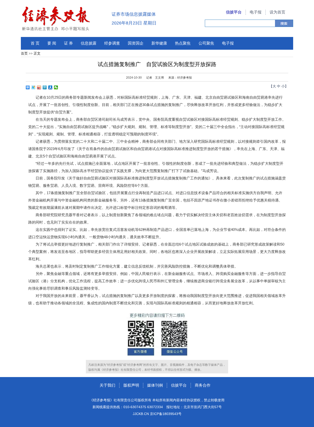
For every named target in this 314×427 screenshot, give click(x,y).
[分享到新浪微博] (39, 87)
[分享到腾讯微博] (45, 87)
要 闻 (51, 43)
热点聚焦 (183, 43)
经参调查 (112, 43)
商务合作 (202, 385)
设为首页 (277, 12)
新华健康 (159, 43)
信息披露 (88, 43)
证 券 (68, 43)
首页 (24, 53)
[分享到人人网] (50, 87)
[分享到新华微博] (33, 87)
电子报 (256, 12)
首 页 (35, 43)
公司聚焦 (206, 43)
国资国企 (136, 43)
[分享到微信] (56, 87)
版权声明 (131, 385)
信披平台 (234, 12)
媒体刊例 (155, 385)
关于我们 (107, 385)
